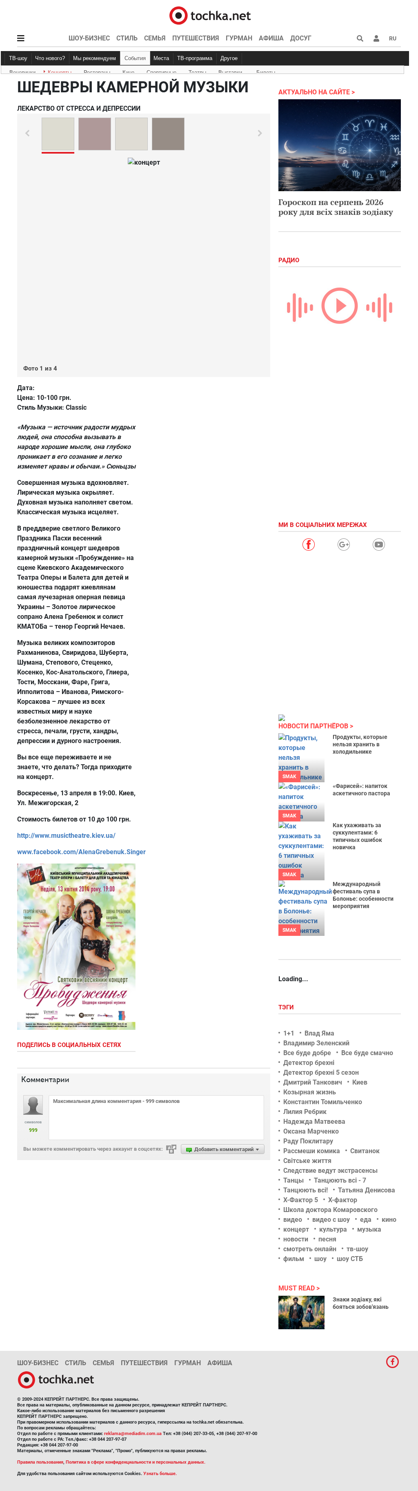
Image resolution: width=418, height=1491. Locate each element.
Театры (197, 71)
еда (365, 1219)
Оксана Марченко (311, 1131)
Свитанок (365, 1151)
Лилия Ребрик (305, 1112)
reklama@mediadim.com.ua (133, 1433)
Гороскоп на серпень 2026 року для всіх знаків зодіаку (335, 206)
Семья (155, 38)
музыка (369, 1229)
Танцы (293, 1180)
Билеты (265, 71)
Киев (359, 1082)
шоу (320, 1259)
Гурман (239, 38)
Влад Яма (319, 1033)
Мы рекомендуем (94, 58)
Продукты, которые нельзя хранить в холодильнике (360, 744)
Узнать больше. (160, 1473)
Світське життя (307, 1161)
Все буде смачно (367, 1053)
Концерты (59, 71)
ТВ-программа (194, 58)
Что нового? (50, 58)
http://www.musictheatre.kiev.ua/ (66, 835)
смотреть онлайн (309, 1249)
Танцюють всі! (305, 1190)
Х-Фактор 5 (300, 1200)
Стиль (127, 38)
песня (327, 1239)
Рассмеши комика (311, 1151)
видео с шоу (331, 1219)
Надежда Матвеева (314, 1121)
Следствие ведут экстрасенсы (330, 1170)
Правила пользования (40, 1462)
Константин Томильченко (322, 1102)
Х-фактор (342, 1200)
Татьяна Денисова (366, 1190)
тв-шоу (357, 1249)
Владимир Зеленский (316, 1043)
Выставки (230, 71)
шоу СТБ (350, 1259)
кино (389, 1219)
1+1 (288, 1033)
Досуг (300, 38)
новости (295, 1239)
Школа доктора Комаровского (330, 1210)
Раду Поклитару (308, 1141)
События (135, 58)
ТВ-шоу (18, 58)
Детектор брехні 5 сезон (321, 1072)
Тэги (287, 1007)
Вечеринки (22, 71)
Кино (128, 71)
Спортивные (161, 71)
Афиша (271, 38)
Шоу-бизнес (89, 38)
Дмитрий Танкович (312, 1082)
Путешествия (195, 38)
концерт (296, 1229)
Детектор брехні (308, 1063)
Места (161, 58)
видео (292, 1219)
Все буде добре (307, 1053)
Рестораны (97, 71)
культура (333, 1229)
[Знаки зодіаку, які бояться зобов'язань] (301, 1312)
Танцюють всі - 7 (340, 1180)
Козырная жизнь (309, 1092)
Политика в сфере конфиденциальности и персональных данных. (135, 1462)
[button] (376, 38)
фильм (293, 1259)
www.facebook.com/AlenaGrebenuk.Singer (81, 852)
